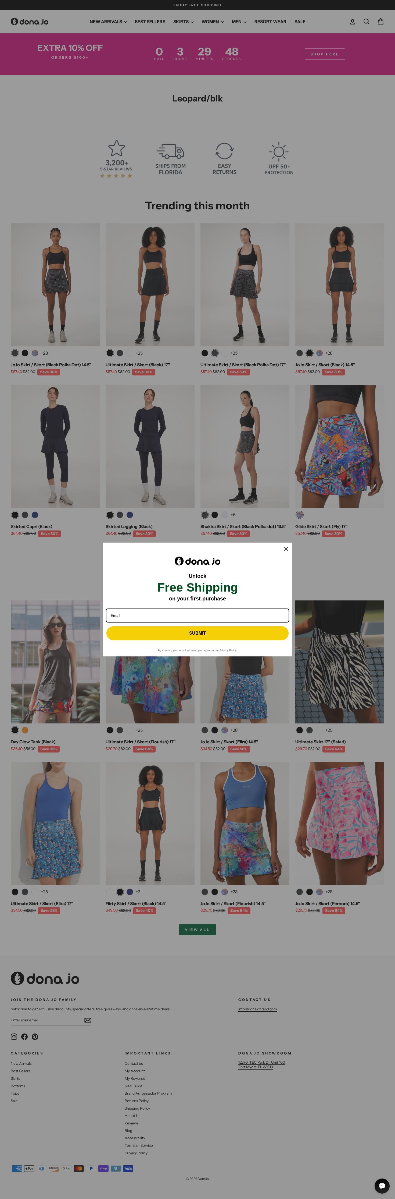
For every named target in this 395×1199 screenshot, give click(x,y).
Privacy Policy (228, 650)
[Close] (285, 549)
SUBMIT (197, 633)
